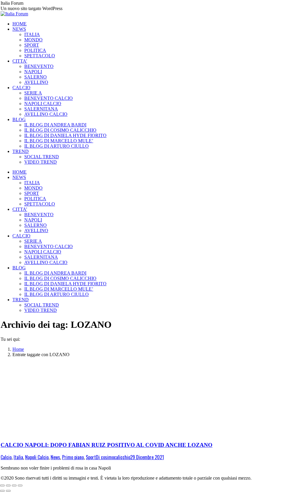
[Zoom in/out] (20, 485)
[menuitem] (19, 23)
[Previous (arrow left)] (2, 491)
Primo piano (73, 457)
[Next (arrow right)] (8, 491)
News (55, 457)
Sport (91, 457)
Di (113, 457)
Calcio (6, 457)
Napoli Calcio (37, 457)
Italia (18, 457)
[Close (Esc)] (2, 485)
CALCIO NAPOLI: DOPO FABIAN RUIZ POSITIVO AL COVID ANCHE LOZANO (106, 445)
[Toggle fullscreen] (14, 485)
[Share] (8, 485)
